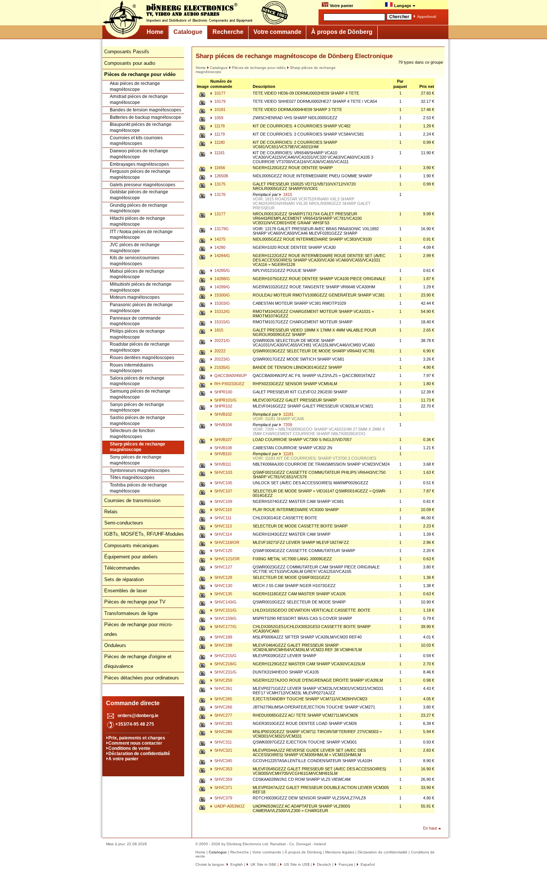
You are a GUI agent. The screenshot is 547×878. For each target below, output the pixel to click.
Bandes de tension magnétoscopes (145, 109)
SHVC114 (222, 534)
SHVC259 (222, 680)
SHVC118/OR (226, 542)
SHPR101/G (225, 400)
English (236, 864)
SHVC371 (222, 787)
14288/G (221, 278)
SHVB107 (222, 439)
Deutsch (323, 864)
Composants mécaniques (131, 545)
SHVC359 (222, 779)
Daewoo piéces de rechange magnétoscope (139, 153)
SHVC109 (222, 501)
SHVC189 (222, 637)
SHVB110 (222, 453)
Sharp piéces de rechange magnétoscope (137, 447)
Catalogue (187, 32)
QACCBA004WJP (230, 375)
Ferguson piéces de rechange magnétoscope (140, 174)
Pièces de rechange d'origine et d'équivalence (138, 661)
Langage (402, 5)
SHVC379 (222, 798)
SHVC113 (222, 526)
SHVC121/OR (226, 559)
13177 (219, 214)
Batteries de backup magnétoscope (145, 117)
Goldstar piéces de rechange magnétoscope (139, 194)
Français (345, 864)
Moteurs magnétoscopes (135, 297)
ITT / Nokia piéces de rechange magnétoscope (141, 234)
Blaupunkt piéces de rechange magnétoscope (141, 127)
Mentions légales (339, 852)
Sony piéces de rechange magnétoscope (135, 460)
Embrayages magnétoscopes (139, 164)
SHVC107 (222, 491)
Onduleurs (115, 645)
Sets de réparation (124, 579)
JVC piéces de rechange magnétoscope (135, 247)
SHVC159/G (225, 618)
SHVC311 (222, 742)
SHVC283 (222, 723)
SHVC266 (222, 707)
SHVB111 (222, 464)
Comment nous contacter (135, 743)
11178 (219, 126)
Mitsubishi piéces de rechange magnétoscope (141, 287)
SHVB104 (222, 424)
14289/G (221, 287)
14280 (219, 247)
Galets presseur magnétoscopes (142, 184)
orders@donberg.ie (138, 715)
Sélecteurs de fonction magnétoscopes (132, 433)
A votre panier (123, 758)
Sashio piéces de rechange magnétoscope (137, 420)
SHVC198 (222, 645)
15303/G (221, 303)
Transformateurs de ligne (131, 613)
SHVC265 (222, 699)
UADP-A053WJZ (229, 806)
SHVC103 (222, 472)
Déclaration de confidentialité (139, 753)
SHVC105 (222, 483)
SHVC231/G (225, 672)
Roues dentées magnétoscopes (142, 357)
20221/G (221, 340)
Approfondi (426, 17)
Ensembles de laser (125, 590)
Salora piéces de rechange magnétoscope (137, 381)
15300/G (221, 295)
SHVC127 (222, 567)
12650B (220, 176)
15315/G (221, 322)
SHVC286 (222, 731)
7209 (287, 424)
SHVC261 (222, 688)
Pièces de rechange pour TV (135, 602)
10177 (219, 93)
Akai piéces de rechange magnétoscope (135, 86)
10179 (219, 101)
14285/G (221, 270)
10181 (219, 109)
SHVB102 (222, 414)
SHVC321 (222, 750)
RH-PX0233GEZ (228, 383)
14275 (219, 239)
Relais (111, 511)
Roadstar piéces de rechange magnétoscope (140, 347)
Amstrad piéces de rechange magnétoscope (139, 99)
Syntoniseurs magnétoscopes (140, 470)
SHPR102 (222, 406)
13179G (221, 228)
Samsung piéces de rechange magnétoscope (140, 394)
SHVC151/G (225, 610)
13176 (219, 194)
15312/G (221, 311)
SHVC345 (222, 760)
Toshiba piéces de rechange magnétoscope (138, 488)
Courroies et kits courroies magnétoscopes (136, 140)
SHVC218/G (225, 664)
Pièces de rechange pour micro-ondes (138, 629)
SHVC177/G (225, 626)
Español (367, 864)
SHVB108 (222, 448)
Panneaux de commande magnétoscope (135, 321)
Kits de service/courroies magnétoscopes (134, 260)
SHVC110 (222, 509)
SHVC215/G (225, 655)
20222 (219, 351)
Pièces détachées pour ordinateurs (141, 678)
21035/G (221, 367)
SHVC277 (222, 715)
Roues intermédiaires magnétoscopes (131, 368)
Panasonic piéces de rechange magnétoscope (141, 307)
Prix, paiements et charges (136, 738)
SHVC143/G (225, 602)
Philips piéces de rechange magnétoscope (137, 334)
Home (155, 32)
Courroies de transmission (132, 500)
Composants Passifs (126, 51)
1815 (287, 194)
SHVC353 (222, 769)
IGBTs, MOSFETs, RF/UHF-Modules (144, 534)
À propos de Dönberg (341, 32)
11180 (219, 142)
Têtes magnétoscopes (132, 477)
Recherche (227, 32)
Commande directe (133, 703)
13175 (219, 184)
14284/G (221, 255)
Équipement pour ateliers (131, 557)
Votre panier (341, 5)
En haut (430, 828)
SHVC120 (222, 550)
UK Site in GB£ (263, 864)
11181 (219, 152)
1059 (218, 117)
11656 (219, 167)
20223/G (221, 359)
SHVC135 (222, 594)
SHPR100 (222, 392)
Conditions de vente (129, 748)
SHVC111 (222, 518)
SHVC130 (222, 585)
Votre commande (277, 32)
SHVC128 (222, 577)
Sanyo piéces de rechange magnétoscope (137, 407)
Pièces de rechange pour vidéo (259, 68)
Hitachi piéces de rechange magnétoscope (137, 221)
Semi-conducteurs (123, 523)
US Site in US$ (297, 864)
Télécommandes (122, 568)
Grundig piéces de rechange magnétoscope (138, 208)
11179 (219, 134)
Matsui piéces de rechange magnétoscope (137, 274)
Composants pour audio (129, 63)
